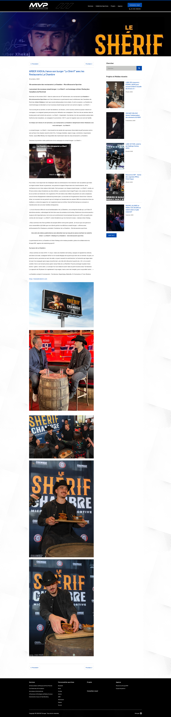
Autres (60, 694)
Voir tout (111, 235)
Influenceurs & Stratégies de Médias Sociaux (41, 694)
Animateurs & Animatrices (36, 691)
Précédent (35, 64)
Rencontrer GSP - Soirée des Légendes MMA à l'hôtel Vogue (133, 177)
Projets (113, 6)
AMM (59, 696)
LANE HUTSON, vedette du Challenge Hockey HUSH (133, 146)
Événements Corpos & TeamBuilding (38, 696)
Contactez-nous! (135, 5)
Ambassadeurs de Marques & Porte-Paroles (40, 685)
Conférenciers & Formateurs (36, 688)
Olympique (61, 699)
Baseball (60, 685)
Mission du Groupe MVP (122, 685)
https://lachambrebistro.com (38, 279)
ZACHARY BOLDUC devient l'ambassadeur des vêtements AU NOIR (133, 115)
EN (140, 9)
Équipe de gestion (120, 688)
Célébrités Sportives (102, 6)
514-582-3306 (135, 9)
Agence (120, 6)
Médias (60, 702)
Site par (137, 713)
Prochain (88, 64)
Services (90, 6)
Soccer (60, 705)
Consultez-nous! (92, 691)
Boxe (59, 688)
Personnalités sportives (66, 682)
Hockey (60, 691)
